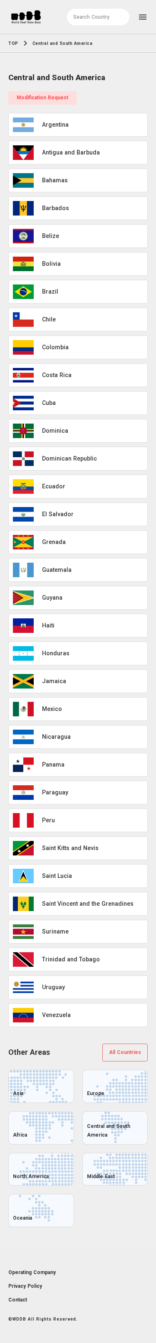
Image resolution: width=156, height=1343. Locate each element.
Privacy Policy (25, 1286)
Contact (17, 1300)
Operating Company (32, 1272)
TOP (13, 43)
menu (143, 17)
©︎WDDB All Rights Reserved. (43, 1319)
